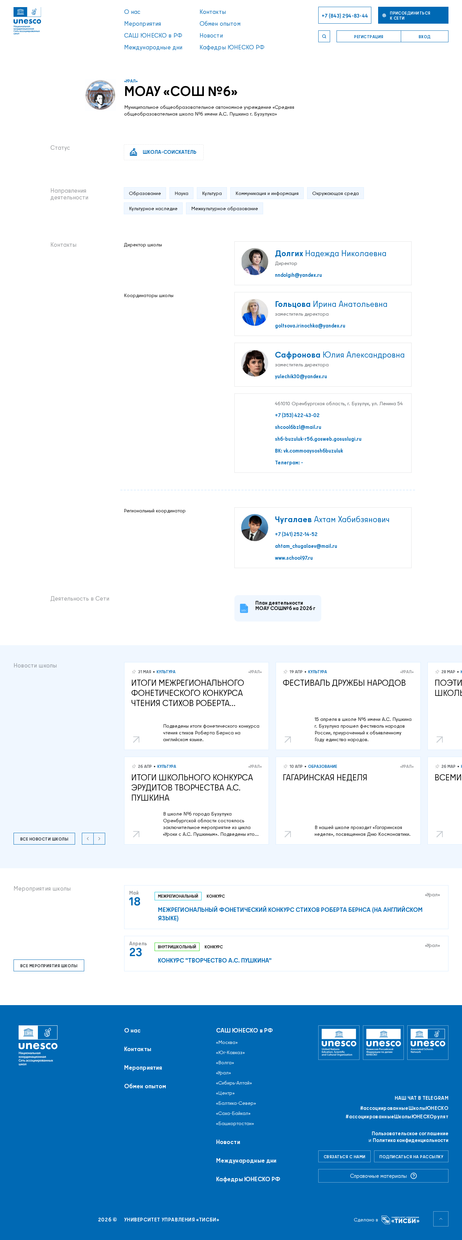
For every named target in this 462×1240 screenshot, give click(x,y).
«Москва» (227, 1042)
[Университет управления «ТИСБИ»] (401, 1220)
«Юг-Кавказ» (230, 1052)
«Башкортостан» (235, 1123)
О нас (132, 11)
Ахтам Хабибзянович (332, 519)
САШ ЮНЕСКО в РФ (153, 35)
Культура (166, 671)
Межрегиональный (178, 896)
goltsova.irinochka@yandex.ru (310, 325)
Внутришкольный (177, 947)
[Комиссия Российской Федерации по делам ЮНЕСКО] (383, 1042)
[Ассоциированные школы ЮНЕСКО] (427, 1042)
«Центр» (225, 1093)
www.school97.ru (294, 558)
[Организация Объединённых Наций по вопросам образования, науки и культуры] (339, 1042)
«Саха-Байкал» (233, 1113)
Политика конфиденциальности (410, 1140)
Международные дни (153, 47)
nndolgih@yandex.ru (298, 275)
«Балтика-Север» (236, 1103)
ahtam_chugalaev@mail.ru (306, 546)
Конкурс (216, 896)
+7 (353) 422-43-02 (297, 415)
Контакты (213, 11)
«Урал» (131, 81)
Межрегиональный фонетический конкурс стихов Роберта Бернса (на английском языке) (290, 913)
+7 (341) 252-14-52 (296, 534)
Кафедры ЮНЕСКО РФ (232, 47)
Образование (322, 766)
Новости (211, 35)
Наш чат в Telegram (421, 1098)
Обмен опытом (220, 23)
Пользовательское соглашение (410, 1133)
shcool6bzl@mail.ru (298, 427)
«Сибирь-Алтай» (234, 1082)
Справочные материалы (378, 1176)
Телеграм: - (289, 462)
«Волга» (225, 1062)
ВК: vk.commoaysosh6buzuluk (309, 450)
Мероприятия (142, 23)
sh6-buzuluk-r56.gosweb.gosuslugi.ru (318, 439)
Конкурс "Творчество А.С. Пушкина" (215, 960)
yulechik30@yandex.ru (301, 376)
